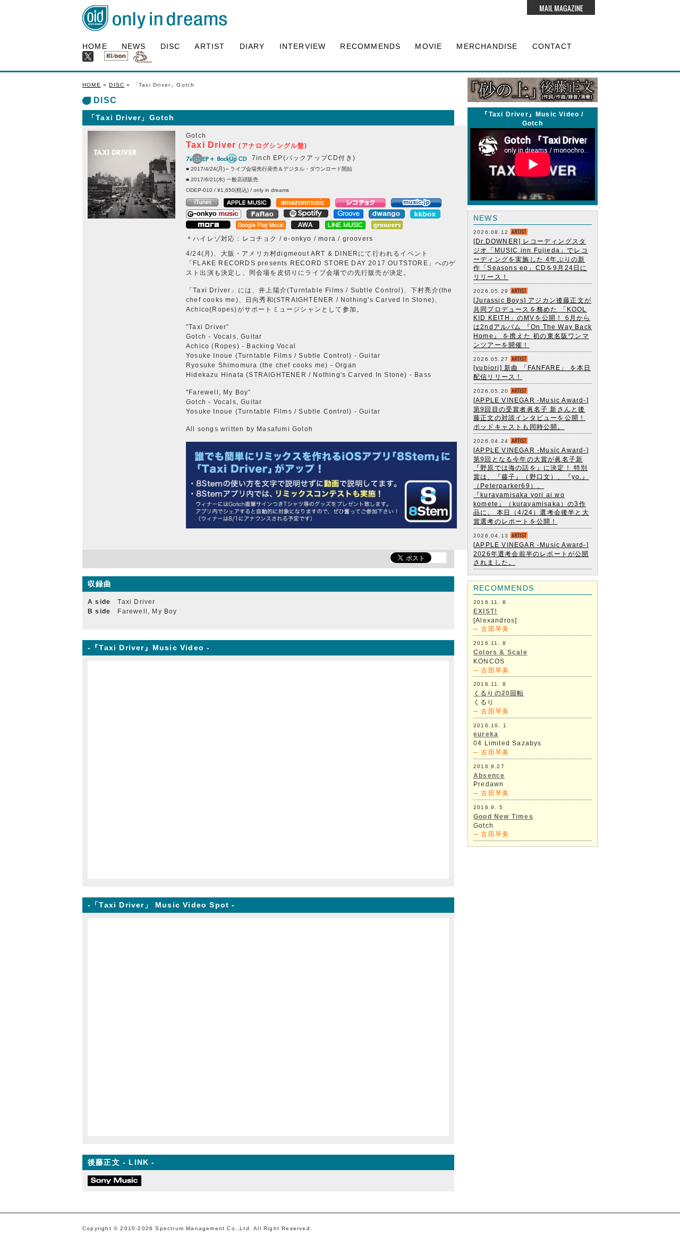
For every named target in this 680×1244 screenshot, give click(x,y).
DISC (170, 46)
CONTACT (552, 46)
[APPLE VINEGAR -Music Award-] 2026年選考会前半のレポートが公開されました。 (531, 554)
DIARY (252, 46)
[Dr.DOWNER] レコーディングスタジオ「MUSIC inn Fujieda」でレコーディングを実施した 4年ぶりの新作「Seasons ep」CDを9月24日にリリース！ (530, 259)
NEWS (134, 46)
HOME (94, 46)
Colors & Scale (500, 652)
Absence (489, 775)
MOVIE (428, 46)
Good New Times (503, 816)
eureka (485, 734)
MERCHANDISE (486, 46)
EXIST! (485, 611)
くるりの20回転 (498, 693)
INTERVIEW (302, 46)
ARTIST (209, 46)
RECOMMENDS (370, 46)
